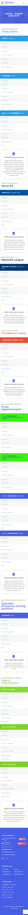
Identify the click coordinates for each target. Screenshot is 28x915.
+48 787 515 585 (8, 847)
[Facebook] (3, 858)
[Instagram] (6, 858)
